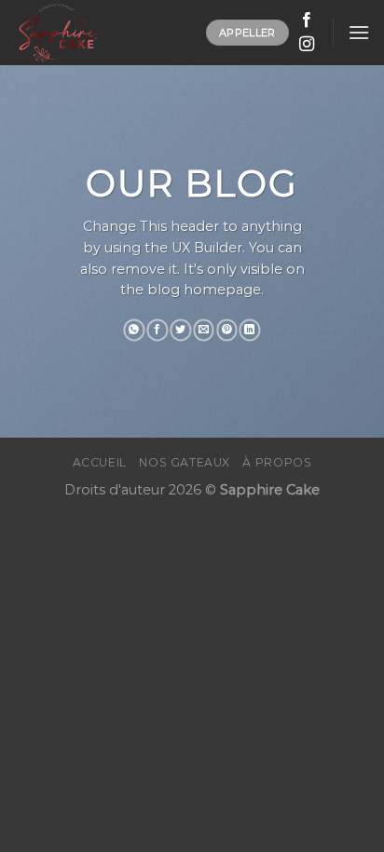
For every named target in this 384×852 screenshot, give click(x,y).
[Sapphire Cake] (103, 32)
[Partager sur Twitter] (180, 329)
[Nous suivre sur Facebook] (306, 20)
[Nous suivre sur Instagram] (306, 44)
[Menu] (359, 32)
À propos (276, 462)
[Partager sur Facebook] (157, 329)
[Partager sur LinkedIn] (250, 329)
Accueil (100, 462)
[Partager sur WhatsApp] (134, 329)
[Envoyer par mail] (203, 329)
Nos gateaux (184, 462)
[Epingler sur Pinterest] (227, 329)
